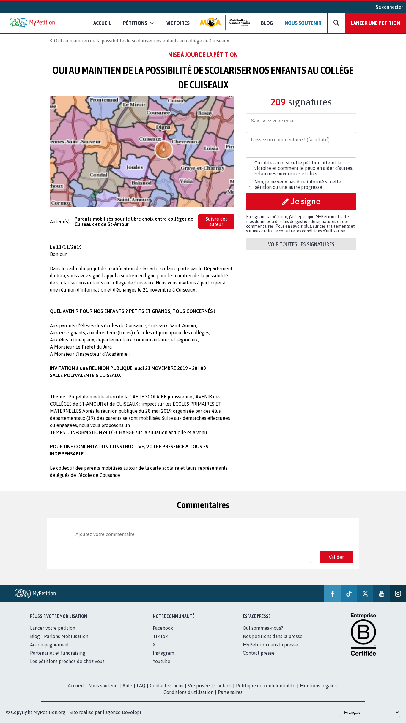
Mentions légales (318, 685)
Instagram (163, 653)
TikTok (160, 636)
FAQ (141, 685)
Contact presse (259, 653)
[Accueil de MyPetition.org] (32, 23)
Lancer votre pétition (52, 628)
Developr (131, 712)
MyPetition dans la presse (270, 644)
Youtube (161, 661)
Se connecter (389, 7)
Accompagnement (49, 644)
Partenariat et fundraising (57, 653)
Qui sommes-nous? (263, 628)
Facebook (163, 628)
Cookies (223, 685)
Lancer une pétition (375, 23)
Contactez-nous (166, 685)
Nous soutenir (303, 23)
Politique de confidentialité (265, 685)
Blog (267, 23)
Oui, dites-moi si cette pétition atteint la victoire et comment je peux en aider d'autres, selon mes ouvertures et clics (303, 168)
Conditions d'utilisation (188, 692)
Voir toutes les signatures (301, 244)
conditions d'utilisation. (324, 231)
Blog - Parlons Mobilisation (59, 636)
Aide (127, 685)
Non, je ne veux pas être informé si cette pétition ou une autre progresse (297, 184)
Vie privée (199, 685)
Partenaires (230, 692)
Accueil (102, 23)
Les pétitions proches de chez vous (67, 661)
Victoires (178, 23)
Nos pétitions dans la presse (273, 636)
